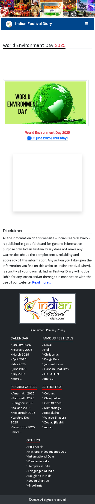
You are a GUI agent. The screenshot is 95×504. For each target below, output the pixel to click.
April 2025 (19, 359)
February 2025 (22, 350)
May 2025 (19, 364)
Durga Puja (51, 359)
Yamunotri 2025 (23, 427)
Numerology (52, 408)
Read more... (41, 282)
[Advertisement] (47, 63)
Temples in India (39, 466)
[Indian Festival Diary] (47, 308)
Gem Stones (53, 403)
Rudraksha (51, 413)
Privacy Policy (55, 330)
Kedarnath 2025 (23, 413)
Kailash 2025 (21, 408)
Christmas (51, 354)
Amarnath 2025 (23, 393)
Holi (47, 350)
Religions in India (39, 476)
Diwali (48, 345)
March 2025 (20, 354)
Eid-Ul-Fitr (51, 374)
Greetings (35, 485)
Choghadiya (52, 398)
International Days (41, 456)
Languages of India (41, 471)
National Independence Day (47, 452)
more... (17, 379)
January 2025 (21, 345)
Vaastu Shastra (55, 418)
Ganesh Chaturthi (56, 369)
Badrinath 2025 (23, 398)
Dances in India (38, 461)
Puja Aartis (35, 447)
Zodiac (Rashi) (54, 422)
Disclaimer (37, 330)
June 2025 (19, 369)
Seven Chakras (38, 481)
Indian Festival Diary (32, 23)
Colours (49, 393)
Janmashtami (53, 364)
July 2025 (18, 374)
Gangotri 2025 (22, 403)
